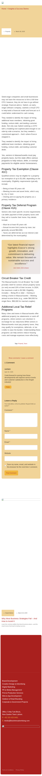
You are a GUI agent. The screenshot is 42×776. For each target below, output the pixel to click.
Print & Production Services (12, 693)
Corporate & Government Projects (15, 702)
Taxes (25, 343)
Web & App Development (11, 696)
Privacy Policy (20, 770)
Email (7, 442)
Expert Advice (9, 613)
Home (4, 9)
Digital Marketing (8, 687)
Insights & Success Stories (18, 9)
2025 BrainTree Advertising (10, 767)
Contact (5, 707)
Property (7, 31)
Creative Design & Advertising (13, 684)
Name (7, 431)
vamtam (8, 369)
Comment (9, 410)
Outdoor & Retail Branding (12, 699)
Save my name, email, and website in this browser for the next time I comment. (22, 465)
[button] (38, 3)
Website (8, 453)
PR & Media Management (12, 690)
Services (5, 676)
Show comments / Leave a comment (21, 358)
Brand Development (9, 681)
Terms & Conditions (8, 770)
